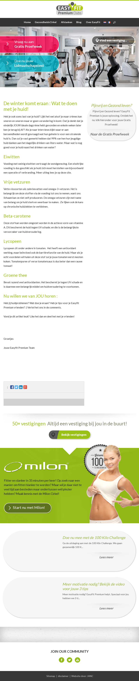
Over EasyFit (93, 22)
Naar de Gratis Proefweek (109, 134)
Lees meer (106, 557)
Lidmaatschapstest (29, 63)
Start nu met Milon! (29, 507)
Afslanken (66, 22)
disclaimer (63, 676)
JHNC (90, 676)
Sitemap (50, 676)
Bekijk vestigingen (73, 434)
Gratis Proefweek (28, 44)
